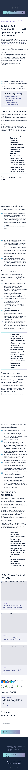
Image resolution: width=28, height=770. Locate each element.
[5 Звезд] (3, 687)
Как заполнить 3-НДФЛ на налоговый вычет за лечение (12, 639)
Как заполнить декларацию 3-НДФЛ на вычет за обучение (13, 606)
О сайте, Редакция (7, 759)
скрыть (18, 93)
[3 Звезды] (14, 686)
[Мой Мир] (6, 682)
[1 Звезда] (3, 686)
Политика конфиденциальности (14, 763)
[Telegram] (14, 682)
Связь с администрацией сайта (18, 759)
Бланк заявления (10, 100)
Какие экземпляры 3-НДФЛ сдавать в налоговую (12, 671)
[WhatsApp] (10, 682)
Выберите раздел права (11, 12)
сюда (25, 88)
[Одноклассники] (4, 682)
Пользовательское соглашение (14, 761)
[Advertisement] (13, 192)
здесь (21, 81)
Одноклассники (12, 7)
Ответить (9, 697)
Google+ (17, 7)
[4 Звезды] (20, 686)
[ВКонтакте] (2, 682)
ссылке (13, 84)
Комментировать (11, 732)
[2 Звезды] (9, 686)
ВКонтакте (10, 7)
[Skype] (12, 682)
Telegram (15, 7)
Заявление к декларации (10, 96)
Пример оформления (11, 102)
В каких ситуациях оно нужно (13, 98)
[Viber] (8, 682)
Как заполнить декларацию (11, 104)
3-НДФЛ (13, 43)
